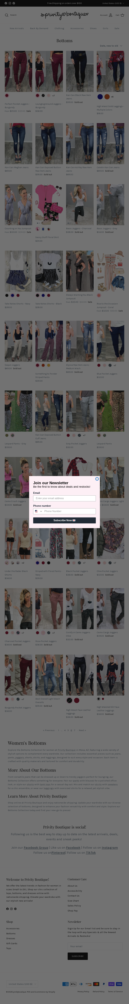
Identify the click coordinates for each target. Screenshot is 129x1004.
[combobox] (38, 511)
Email (36, 493)
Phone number (42, 506)
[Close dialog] (97, 478)
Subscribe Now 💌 (64, 520)
